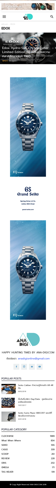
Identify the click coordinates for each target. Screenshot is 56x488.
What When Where (11, 440)
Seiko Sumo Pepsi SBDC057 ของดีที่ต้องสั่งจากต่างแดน (35, 414)
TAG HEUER (7, 471)
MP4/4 (4, 61)
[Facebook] (16, 367)
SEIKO (4, 445)
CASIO (4, 449)
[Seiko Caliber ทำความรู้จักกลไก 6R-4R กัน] (8, 389)
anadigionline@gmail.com (34, 359)
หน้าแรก (4, 24)
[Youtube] (40, 367)
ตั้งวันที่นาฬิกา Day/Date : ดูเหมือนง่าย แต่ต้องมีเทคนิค (35, 401)
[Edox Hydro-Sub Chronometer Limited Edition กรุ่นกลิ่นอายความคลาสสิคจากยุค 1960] (28, 48)
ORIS (3, 463)
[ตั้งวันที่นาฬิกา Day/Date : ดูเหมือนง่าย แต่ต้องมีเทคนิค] (8, 403)
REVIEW (5, 458)
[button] (52, 17)
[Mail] (32, 367)
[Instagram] (24, 367)
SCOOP (4, 454)
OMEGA (5, 467)
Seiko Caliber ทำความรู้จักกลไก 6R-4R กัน (35, 387)
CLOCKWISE (7, 436)
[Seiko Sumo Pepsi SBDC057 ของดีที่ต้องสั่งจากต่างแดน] (8, 417)
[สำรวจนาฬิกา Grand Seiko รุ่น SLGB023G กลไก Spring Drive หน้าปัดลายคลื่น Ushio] (28, 198)
